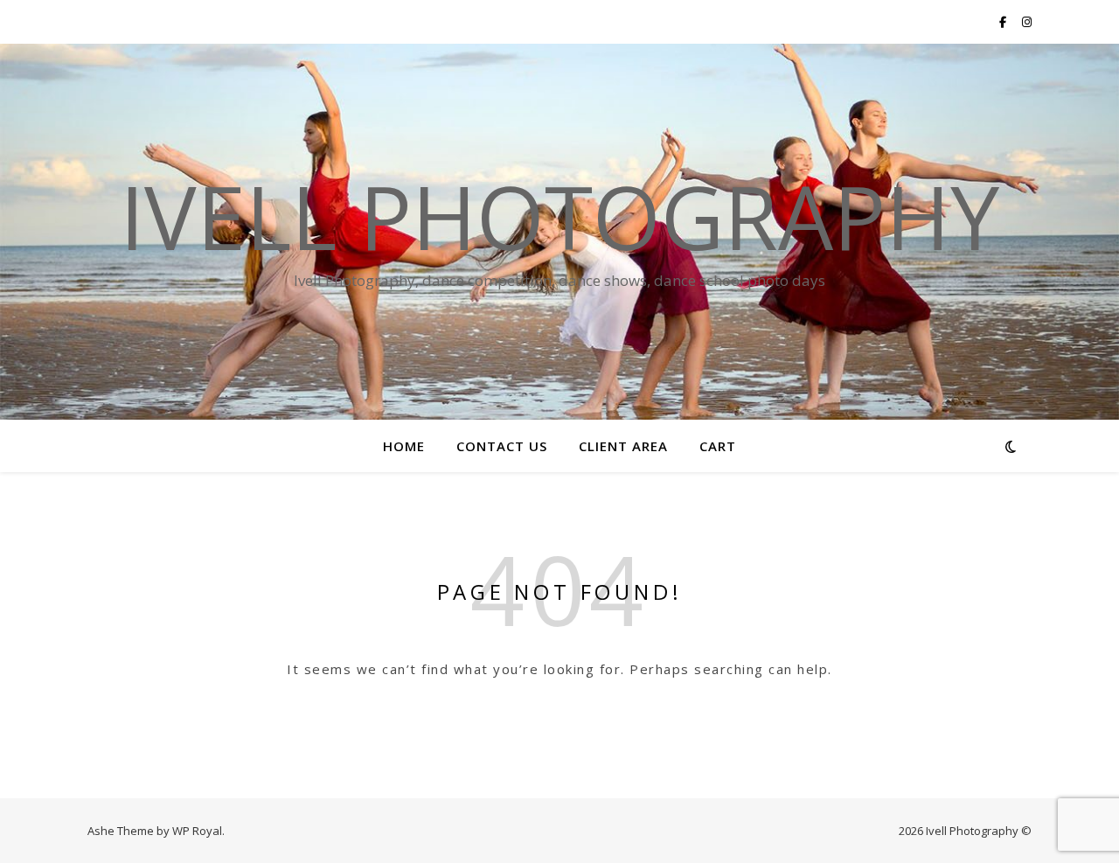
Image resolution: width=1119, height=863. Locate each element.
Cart (717, 446)
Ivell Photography (559, 216)
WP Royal (197, 831)
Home (404, 446)
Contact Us (501, 446)
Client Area (623, 446)
